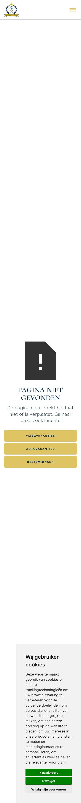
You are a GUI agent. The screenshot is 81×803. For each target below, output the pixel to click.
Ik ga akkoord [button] (49, 772)
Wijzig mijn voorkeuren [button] (48, 789)
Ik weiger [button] (48, 781)
